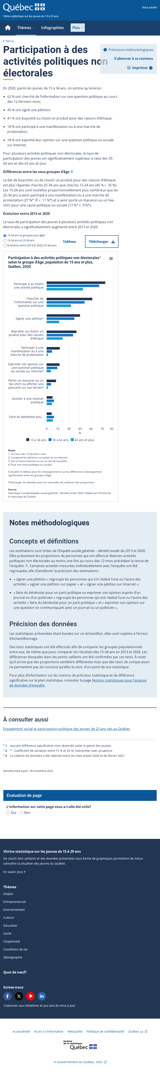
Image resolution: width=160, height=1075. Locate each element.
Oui (13, 812)
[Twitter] (19, 996)
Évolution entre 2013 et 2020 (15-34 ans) (31, 245)
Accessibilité (21, 1031)
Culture (8, 918)
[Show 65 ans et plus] (84, 440)
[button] (151, 67)
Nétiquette (75, 1031)
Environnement (14, 910)
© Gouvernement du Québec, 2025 (78, 1062)
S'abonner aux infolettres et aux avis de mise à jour (39, 1006)
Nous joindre (149, 7)
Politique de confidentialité (105, 1031)
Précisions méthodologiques (131, 49)
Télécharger (98, 241)
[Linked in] (42, 996)
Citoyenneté (11, 941)
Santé (7, 933)
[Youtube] (30, 996)
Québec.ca (135, 1031)
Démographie (12, 957)
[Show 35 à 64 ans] (60, 440)
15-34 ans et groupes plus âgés (26, 235)
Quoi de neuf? (14, 972)
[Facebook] (7, 996)
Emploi (8, 894)
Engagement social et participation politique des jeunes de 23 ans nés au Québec (66, 728)
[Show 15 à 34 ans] (38, 440)
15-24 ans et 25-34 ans (20, 240)
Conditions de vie (15, 949)
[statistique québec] (80, 1045)
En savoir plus (13, 872)
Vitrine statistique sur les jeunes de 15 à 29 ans (31, 16)
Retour (10, 41)
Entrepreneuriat (14, 902)
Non (27, 812)
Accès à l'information (48, 1031)
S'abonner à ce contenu (133, 58)
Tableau (69, 241)
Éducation (10, 925)
